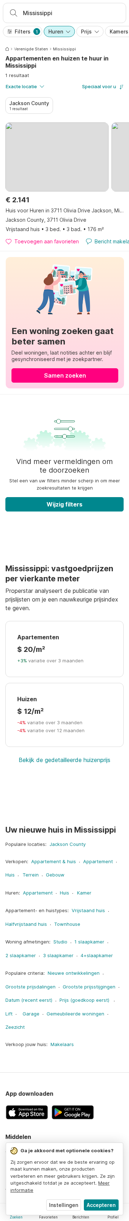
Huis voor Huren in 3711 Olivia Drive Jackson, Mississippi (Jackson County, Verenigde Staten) (65, 210)
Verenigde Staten (31, 48)
